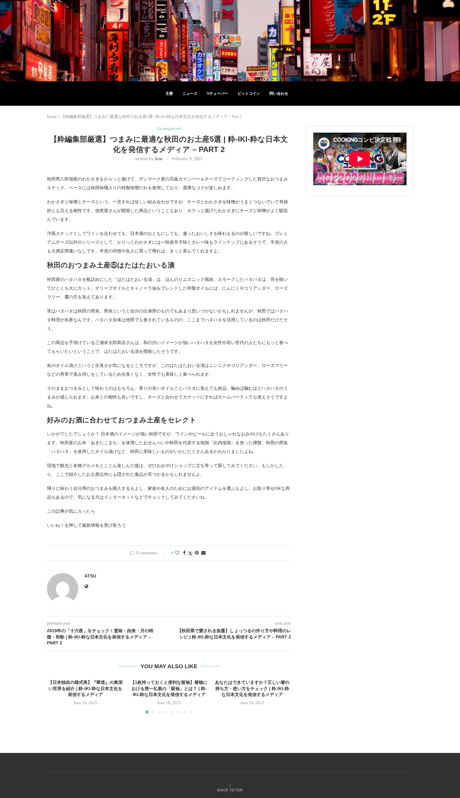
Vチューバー (217, 93)
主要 (169, 93)
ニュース (189, 93)
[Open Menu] (50, 40)
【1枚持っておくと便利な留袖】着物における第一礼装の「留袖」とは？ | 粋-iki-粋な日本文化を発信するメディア (168, 688)
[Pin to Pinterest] (197, 553)
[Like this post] (177, 553)
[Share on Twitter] (190, 553)
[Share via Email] (203, 553)
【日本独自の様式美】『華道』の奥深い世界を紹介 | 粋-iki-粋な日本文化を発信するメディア (85, 688)
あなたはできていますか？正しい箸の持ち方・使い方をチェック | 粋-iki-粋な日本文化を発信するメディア (252, 688)
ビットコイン (249, 93)
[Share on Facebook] (184, 553)
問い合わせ (278, 93)
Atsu (158, 158)
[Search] (410, 40)
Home (52, 116)
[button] (55, 696)
